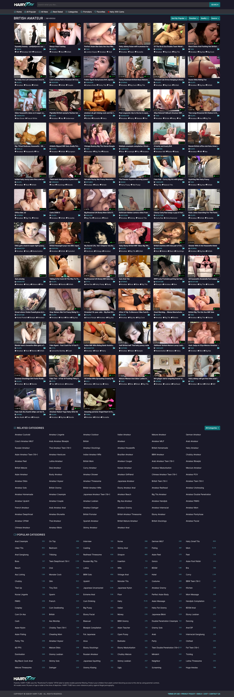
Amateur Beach (124, 494)
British (68, 52)
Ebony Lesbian (201, 614)
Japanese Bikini (167, 614)
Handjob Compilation (201, 601)
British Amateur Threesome (129, 514)
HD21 (88, 381)
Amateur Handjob (159, 501)
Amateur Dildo (21, 481)
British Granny (55, 488)
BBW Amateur (158, 454)
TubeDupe (125, 149)
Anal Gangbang (30, 554)
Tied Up (30, 588)
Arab (167, 634)
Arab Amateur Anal (57, 507)
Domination (30, 654)
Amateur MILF (158, 441)
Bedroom (64, 548)
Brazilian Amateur (125, 454)
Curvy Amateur (90, 468)
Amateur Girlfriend (126, 474)
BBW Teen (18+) (201, 581)
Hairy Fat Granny (167, 608)
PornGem (89, 82)
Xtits (88, 282)
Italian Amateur (124, 434)
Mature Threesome (30, 667)
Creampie (130, 152)
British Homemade (160, 448)
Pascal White (32, 118)
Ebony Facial (98, 614)
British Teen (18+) (159, 481)
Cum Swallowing (64, 608)
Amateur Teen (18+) (195, 481)
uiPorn (88, 248)
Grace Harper (91, 317)
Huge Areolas (201, 667)
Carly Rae (159, 218)
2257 (206, 694)
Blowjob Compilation (98, 627)
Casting (98, 548)
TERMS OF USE (174, 694)
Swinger (64, 667)
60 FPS (30, 647)
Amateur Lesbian (90, 501)
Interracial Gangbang (201, 634)
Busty (176, 152)
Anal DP (201, 627)
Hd (180, 118)
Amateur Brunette (57, 514)
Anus (98, 641)
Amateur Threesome (92, 481)
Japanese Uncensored (98, 588)
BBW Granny (132, 621)
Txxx (88, 49)
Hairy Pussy (125, 185)
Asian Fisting (30, 634)
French (64, 601)
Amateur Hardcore (57, 454)
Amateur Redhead (160, 488)
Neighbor (167, 661)
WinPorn (89, 116)
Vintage (99, 251)
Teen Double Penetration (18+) (167, 647)
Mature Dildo (64, 647)
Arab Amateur (192, 441)
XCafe (53, 116)
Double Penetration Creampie (167, 621)
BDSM (167, 568)
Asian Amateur (21, 474)
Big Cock (168, 52)
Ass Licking (30, 574)
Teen (29, 417)
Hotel (167, 574)
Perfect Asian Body (167, 594)
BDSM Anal (201, 608)
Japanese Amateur (126, 481)
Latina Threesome (201, 661)
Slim (64, 581)
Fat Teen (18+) (201, 647)
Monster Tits (132, 581)
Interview (98, 541)
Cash (70, 351)
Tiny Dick (64, 588)
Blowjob (159, 284)
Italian (132, 608)
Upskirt (98, 581)
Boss (30, 561)
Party (167, 641)
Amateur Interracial (160, 507)
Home (19, 12)
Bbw (122, 152)
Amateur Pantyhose (194, 514)
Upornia (158, 49)
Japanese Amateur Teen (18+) (96, 494)
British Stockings (159, 521)
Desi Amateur (55, 468)
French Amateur (22, 507)
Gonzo (167, 561)
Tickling (201, 654)
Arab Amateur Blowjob (59, 441)
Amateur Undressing (195, 488)
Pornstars (87, 12)
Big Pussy (98, 608)
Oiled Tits (30, 548)
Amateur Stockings (91, 448)
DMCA (199, 694)
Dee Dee (89, 284)
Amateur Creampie (57, 494)
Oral (64, 568)
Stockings (61, 185)
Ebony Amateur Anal (126, 488)
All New (44, 12)
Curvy (201, 574)
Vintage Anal (132, 574)
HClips (53, 49)
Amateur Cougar (125, 461)
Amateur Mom (192, 507)
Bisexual (98, 621)
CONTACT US (214, 694)
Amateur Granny (125, 507)
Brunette (139, 52)
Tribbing (64, 554)
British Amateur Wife (92, 488)
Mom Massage (201, 594)
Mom (201, 548)
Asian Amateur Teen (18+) (26, 454)
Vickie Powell (22, 317)
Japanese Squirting (98, 661)
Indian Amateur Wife (92, 454)
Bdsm (138, 384)
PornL (88, 414)
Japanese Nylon (132, 588)
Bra (201, 568)
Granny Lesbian (64, 654)
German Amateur (193, 434)
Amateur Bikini (55, 527)
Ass (61, 118)
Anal (62, 52)
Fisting (167, 548)
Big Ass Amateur (125, 501)
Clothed (201, 641)
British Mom (88, 461)
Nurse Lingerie (30, 594)
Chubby (30, 581)
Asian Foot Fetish (201, 561)
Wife (132, 568)
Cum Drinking (98, 601)
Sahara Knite (91, 85)
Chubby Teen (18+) (64, 627)
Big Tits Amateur (159, 494)
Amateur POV (192, 474)
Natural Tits (168, 185)
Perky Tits (102, 85)
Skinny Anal (132, 548)
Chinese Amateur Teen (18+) (164, 474)
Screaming (167, 667)
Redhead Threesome (98, 554)
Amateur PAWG (192, 501)
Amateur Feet (21, 461)
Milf (18, 52)
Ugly (132, 667)
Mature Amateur (159, 434)
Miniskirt (167, 654)
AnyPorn (124, 215)
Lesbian (168, 384)
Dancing (201, 621)
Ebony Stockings (98, 647)
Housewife (30, 152)
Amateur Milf (27, 52)
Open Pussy (132, 634)
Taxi (53, 384)
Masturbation (37, 251)
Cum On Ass (30, 614)
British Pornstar (90, 514)
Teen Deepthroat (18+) (64, 561)
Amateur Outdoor (91, 434)
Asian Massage (167, 601)
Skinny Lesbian (132, 661)
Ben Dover (21, 118)
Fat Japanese (98, 634)
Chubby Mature (132, 654)
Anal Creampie (30, 541)
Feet (201, 554)
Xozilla (19, 149)
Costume (167, 581)
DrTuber (89, 182)
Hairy (104, 118)
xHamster (125, 49)
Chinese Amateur (22, 527)
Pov (145, 118)
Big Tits (177, 52)
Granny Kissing (98, 667)
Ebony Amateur (158, 514)
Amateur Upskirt (22, 501)
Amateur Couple (56, 501)
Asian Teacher (132, 627)
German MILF (167, 541)
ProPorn (54, 82)
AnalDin (89, 215)
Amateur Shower (90, 474)
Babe (170, 152)
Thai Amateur (55, 521)
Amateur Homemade (24, 494)
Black (106, 218)
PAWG (30, 601)
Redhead (176, 384)
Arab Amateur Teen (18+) (163, 461)
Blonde (28, 85)
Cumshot (71, 251)
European (71, 152)
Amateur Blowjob (193, 461)
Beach (30, 568)
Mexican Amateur (193, 468)
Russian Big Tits (98, 561)
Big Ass (202, 52)
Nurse (132, 541)
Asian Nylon (30, 627)
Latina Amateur (56, 461)
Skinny (132, 218)
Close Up (98, 384)
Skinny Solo (64, 661)
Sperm (64, 594)
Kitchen (201, 588)
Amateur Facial (192, 521)
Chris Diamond (171, 218)
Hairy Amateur (192, 448)
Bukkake (132, 641)
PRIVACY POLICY (188, 694)
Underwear (70, 118)
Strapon (132, 554)
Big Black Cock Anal (30, 661)
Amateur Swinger (90, 507)
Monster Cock (64, 574)
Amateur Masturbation (161, 468)
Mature (139, 118)
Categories (73, 12)
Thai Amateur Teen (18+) (60, 448)
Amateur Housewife (126, 448)
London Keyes (91, 52)
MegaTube (159, 215)
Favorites (100, 12)
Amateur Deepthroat (24, 514)
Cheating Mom (64, 634)
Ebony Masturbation (132, 647)
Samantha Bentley (58, 351)
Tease (111, 85)
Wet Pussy (136, 185)
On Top (64, 541)
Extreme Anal (98, 594)
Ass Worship (64, 621)
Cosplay (30, 608)
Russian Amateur (22, 448)
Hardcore (38, 52)
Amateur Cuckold (22, 434)
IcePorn (124, 348)
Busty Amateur (55, 474)
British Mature (21, 468)
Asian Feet (167, 554)
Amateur (54, 52)
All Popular (31, 12)
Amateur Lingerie (56, 434)
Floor (132, 594)
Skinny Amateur (90, 527)
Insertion (132, 561)
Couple (70, 85)
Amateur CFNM (21, 521)
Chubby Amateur (193, 454)
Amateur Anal (123, 527)
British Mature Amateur (128, 521)
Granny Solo (167, 627)
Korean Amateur (125, 468)
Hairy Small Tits (201, 541)
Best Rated (58, 12)
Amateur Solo (21, 488)
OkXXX (18, 49)
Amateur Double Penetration (198, 494)
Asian (132, 52)
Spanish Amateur (90, 521)
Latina (98, 568)
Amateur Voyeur (56, 481)
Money (132, 614)
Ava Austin (21, 417)
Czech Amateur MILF (24, 441)
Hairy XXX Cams (116, 12)
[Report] (44, 49)
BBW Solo (98, 574)
